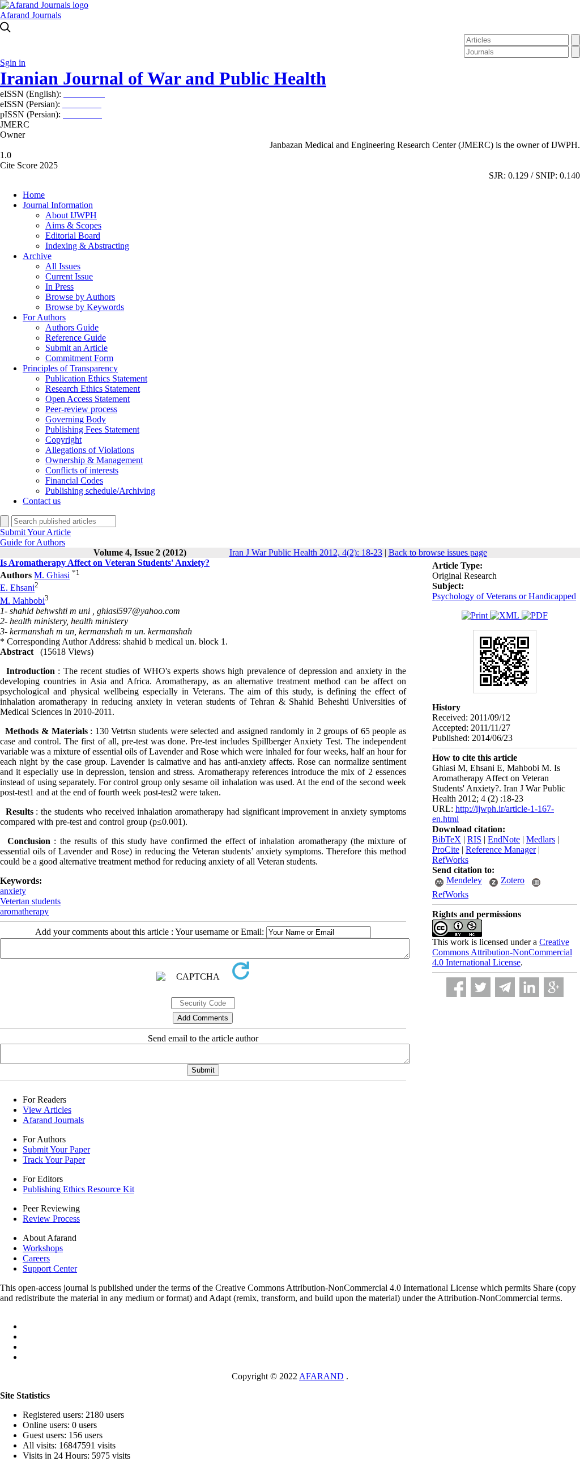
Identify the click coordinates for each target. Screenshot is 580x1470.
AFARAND (321, 1376)
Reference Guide (75, 337)
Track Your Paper (54, 1159)
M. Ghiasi (52, 575)
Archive (37, 256)
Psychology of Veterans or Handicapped (504, 596)
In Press (59, 286)
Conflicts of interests (81, 470)
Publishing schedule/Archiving (100, 490)
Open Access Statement (87, 399)
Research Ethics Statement (92, 388)
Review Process (51, 1218)
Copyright (63, 439)
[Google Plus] (554, 987)
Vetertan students (30, 901)
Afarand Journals (30, 15)
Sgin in (12, 62)
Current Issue (69, 276)
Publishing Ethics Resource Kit (78, 1189)
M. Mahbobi (22, 600)
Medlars (540, 839)
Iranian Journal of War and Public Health (163, 78)
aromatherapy (24, 911)
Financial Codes (74, 480)
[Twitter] (481, 987)
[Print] (476, 615)
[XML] (506, 615)
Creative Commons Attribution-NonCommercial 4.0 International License (502, 952)
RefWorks (450, 860)
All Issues (62, 266)
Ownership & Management (94, 460)
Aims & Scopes (73, 225)
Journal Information (58, 205)
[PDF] (535, 615)
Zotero (512, 880)
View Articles (47, 1110)
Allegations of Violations (89, 450)
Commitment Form (79, 358)
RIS (474, 839)
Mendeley (464, 880)
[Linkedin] (529, 987)
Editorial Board (72, 235)
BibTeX (446, 839)
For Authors (44, 317)
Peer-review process (81, 409)
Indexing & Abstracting (87, 246)
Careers (36, 1258)
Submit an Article (76, 348)
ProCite (445, 849)
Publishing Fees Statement (92, 429)
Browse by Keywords (84, 307)
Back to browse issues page (438, 552)
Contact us (42, 501)
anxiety (13, 891)
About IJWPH (71, 215)
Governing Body (75, 419)
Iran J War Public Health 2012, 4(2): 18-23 (305, 552)
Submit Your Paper (56, 1149)
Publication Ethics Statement (96, 378)
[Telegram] (505, 987)
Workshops (43, 1248)
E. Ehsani (17, 588)
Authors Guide (72, 327)
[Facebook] (456, 987)
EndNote (504, 839)
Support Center (50, 1268)
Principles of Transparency (70, 368)
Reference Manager (501, 849)
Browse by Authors (80, 297)
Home (34, 195)
